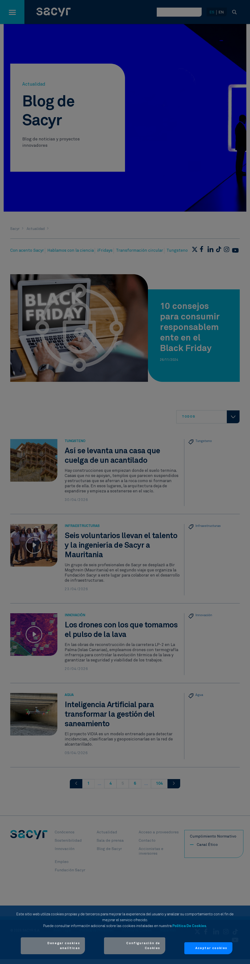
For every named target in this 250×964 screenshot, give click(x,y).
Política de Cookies (189, 926)
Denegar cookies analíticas (63, 946)
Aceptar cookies (211, 948)
